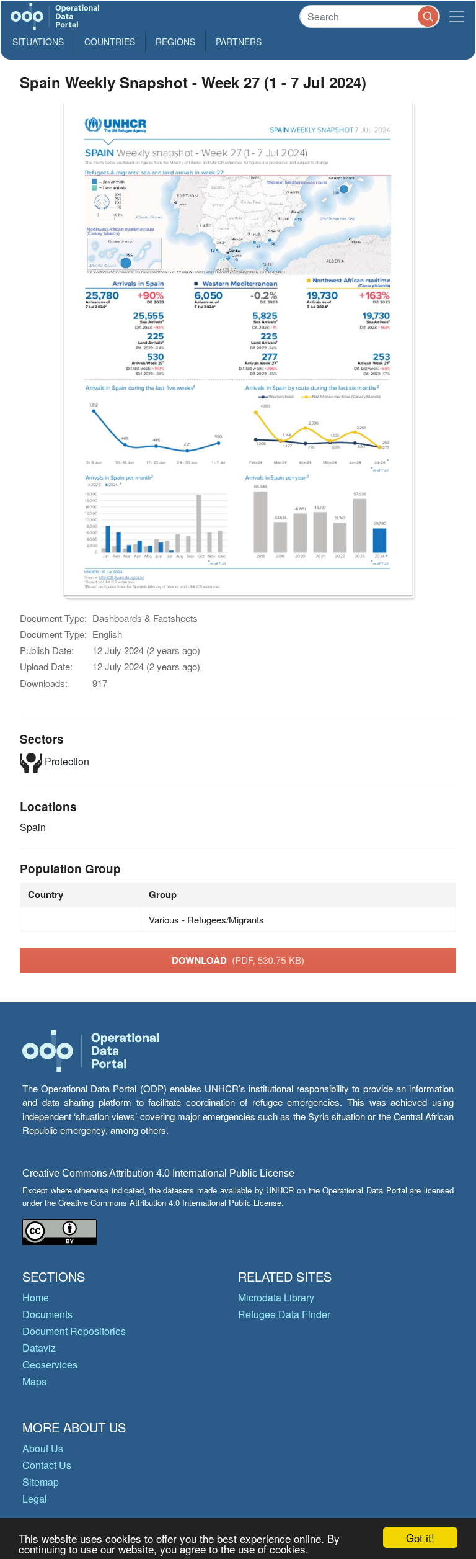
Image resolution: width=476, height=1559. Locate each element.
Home (35, 1297)
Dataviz (39, 1348)
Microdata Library (276, 1297)
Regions (175, 41)
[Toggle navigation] (457, 16)
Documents (47, 1314)
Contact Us (46, 1465)
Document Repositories (74, 1331)
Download (238, 960)
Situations (38, 41)
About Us (42, 1448)
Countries (109, 41)
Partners (239, 41)
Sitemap (40, 1482)
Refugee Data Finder (284, 1314)
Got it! (420, 1537)
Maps (34, 1381)
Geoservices (49, 1364)
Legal (34, 1498)
